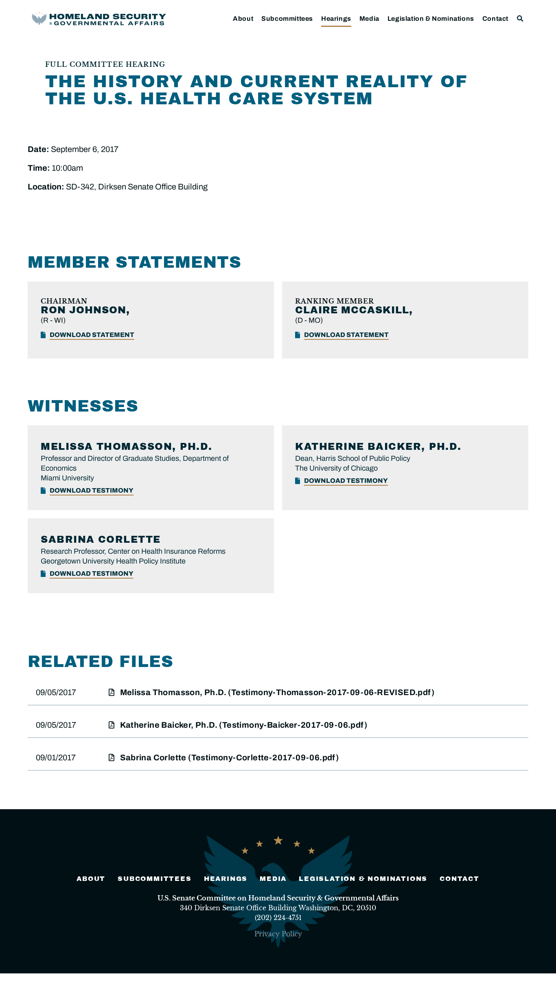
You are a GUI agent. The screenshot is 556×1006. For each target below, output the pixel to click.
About (243, 18)
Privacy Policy (278, 934)
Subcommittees (287, 18)
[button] (520, 18)
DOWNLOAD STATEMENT (92, 334)
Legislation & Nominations (430, 18)
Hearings (336, 18)
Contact (495, 18)
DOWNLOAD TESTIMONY (92, 490)
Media (369, 18)
